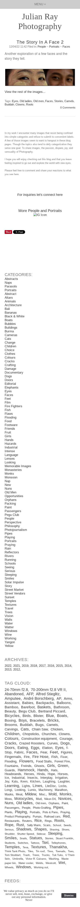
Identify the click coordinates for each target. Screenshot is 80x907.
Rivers (9, 556)
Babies (27, 703)
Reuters (27, 820)
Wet (61, 863)
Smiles (9, 578)
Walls (8, 619)
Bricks (53, 720)
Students (10, 842)
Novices (64, 799)
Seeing (9, 567)
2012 (16, 669)
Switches (23, 842)
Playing (10, 537)
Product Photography (17, 816)
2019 (25, 666)
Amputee (13, 698)
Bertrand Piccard (51, 711)
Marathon (61, 789)
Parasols (11, 286)
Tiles (30, 851)
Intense (10, 451)
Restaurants (12, 820)
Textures (11, 604)
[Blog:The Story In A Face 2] (40, 79)
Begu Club (27, 711)
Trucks (45, 855)
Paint (8, 507)
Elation (47, 748)
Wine (8, 634)
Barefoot (28, 707)
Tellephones (58, 842)
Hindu (41, 774)
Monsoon (11, 477)
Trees (8, 612)
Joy (7, 781)
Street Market (14, 589)
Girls (8, 436)
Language (11, 455)
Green (63, 766)
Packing (10, 503)
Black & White (14, 316)
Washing (54, 858)
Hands (9, 440)
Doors (9, 380)
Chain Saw (40, 729)
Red (66, 816)
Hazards (10, 443)
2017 (42, 666)
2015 (59, 666)
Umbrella (17, 858)
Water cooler (25, 863)
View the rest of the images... (25, 92)
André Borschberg (39, 698)
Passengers (13, 511)
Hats (54, 770)
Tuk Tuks (57, 855)
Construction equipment (39, 739)
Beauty (10, 711)
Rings (48, 820)
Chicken (57, 729)
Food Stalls (44, 761)
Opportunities (14, 496)
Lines (37, 785)
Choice (9, 350)
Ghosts (39, 766)
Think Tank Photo (15, 851)
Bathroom (61, 707)
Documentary (14, 372)
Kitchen (35, 781)
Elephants (11, 387)
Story (8, 586)
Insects (32, 777)
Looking (10, 462)
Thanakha (58, 847)
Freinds (26, 766)
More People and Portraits (40, 211)
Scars (46, 825)
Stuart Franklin (64, 838)
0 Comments (67, 107)
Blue (50, 715)
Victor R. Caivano (36, 858)
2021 (16, 666)
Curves (52, 743)
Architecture (13, 305)
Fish (8, 410)
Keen (24, 781)
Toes (70, 851)
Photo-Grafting (42, 807)
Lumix (32, 789)
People (42, 46)
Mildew (30, 794)
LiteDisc (50, 786)
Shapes (40, 829)
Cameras (11, 335)
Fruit (8, 432)
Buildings (11, 327)
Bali (7, 309)
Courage (66, 739)
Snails (23, 838)
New (8, 485)
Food (8, 421)
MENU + (40, 4)
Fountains (11, 766)
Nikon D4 (50, 798)
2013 (8, 669)
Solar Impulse (14, 582)
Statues (35, 838)
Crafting (10, 365)
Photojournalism (16, 530)
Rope (9, 825)
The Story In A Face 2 (40, 42)
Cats (8, 339)
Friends (10, 428)
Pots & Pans (50, 812)
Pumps (37, 816)
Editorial (10, 384)
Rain (8, 548)
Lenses (10, 458)
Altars (9, 297)
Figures (66, 752)
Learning (12, 786)
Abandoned (14, 694)
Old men (38, 101)
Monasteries (13, 470)
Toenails (60, 851)
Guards (10, 770)
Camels (69, 101)
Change (10, 342)
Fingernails (13, 757)
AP (59, 698)
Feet (8, 399)
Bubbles (10, 324)
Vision (9, 616)
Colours (10, 357)
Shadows (23, 829)
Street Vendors (15, 593)
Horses (63, 774)
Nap (7, 481)
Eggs (35, 748)
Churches (49, 734)
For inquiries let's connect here (40, 195)
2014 (68, 666)
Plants (8, 812)
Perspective (13, 522)
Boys (23, 720)
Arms (68, 698)
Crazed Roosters (31, 743)
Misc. (42, 794)
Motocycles (23, 799)
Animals (10, 301)
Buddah (9, 104)
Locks (62, 786)
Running (10, 560)
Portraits (54, 46)
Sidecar (41, 833)
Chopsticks (31, 734)
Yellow (9, 646)
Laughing (49, 781)
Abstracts (11, 279)
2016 (50, 666)
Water (9, 623)
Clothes (10, 354)
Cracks (10, 361)
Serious (10, 571)
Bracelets (37, 720)
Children (10, 346)
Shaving (54, 829)
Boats (9, 320)
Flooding (10, 417)
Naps (8, 282)
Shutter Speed (25, 833)
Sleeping (11, 575)
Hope (51, 774)
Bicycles (12, 715)
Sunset (9, 597)
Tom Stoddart (12, 855)
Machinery (45, 789)
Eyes (15, 101)
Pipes (8, 533)
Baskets (44, 707)
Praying (10, 545)
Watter (9, 627)
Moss (8, 798)
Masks (9, 794)
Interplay (46, 777)
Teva (25, 847)
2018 (33, 666)
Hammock (26, 770)
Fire (27, 757)
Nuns (8, 488)
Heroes (29, 774)
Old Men (10, 492)
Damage (10, 369)
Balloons (64, 703)
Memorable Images (18, 466)
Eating (22, 748)
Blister (38, 716)
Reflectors (12, 552)
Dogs (8, 376)
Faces (66, 46)
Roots (29, 104)
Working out (41, 867)
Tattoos (35, 842)
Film (8, 402)
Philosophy (12, 526)
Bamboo (11, 707)
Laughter (63, 781)
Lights (26, 786)
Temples (10, 601)
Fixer (63, 757)
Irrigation (61, 777)
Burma (9, 331)
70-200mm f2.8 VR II (48, 690)
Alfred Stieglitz (48, 694)
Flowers (26, 761)
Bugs (39, 725)
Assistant (12, 703)
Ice (7, 777)
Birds (27, 716)
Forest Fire (62, 761)
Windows (11, 631)
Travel (9, 608)
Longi (8, 789)
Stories (58, 101)
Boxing (10, 720)
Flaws (9, 413)
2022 (8, 666)
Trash (26, 855)
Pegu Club (12, 515)
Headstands (13, 774)
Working (10, 638)
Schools (10, 563)
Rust (20, 825)
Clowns (20, 104)
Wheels (9, 867)
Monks (9, 473)
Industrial (11, 447)
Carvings (11, 729)
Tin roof (40, 851)
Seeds (67, 825)
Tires (50, 851)
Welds (39, 863)
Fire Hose (40, 757)
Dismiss (68, 895)
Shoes (65, 829)
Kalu (15, 781)
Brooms (11, 725)
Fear (43, 752)
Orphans (11, 500)
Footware (11, 425)
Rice (38, 820)
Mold (53, 794)
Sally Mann (34, 825)
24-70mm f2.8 (16, 690)
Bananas (11, 312)
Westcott (51, 863)
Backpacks (45, 703)
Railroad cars (52, 816)
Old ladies (26, 101)
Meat (19, 794)
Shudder (10, 833)
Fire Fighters (13, 406)
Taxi (45, 842)
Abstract (10, 294)
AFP (29, 694)
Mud (39, 798)
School (57, 825)
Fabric (19, 752)
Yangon (10, 642)
